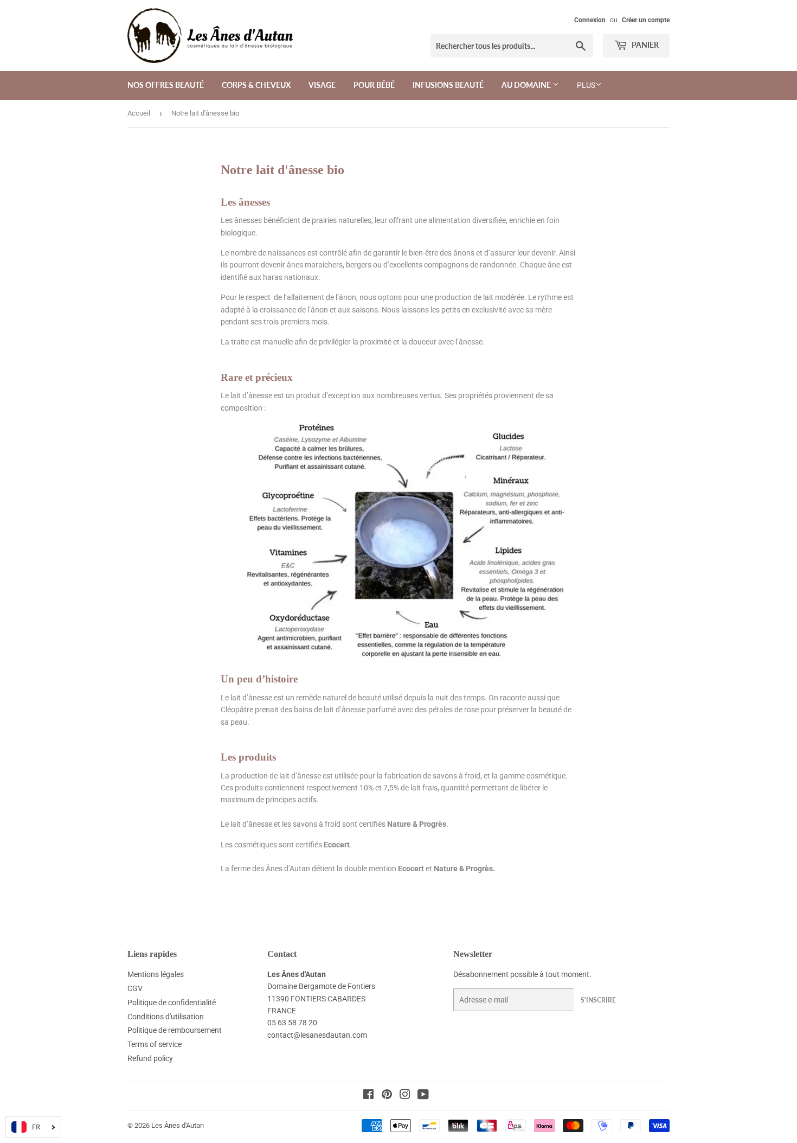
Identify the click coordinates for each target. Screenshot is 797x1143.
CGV (135, 988)
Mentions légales (155, 974)
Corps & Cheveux (256, 85)
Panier (644, 44)
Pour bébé (374, 85)
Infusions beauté (448, 85)
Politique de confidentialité (171, 1002)
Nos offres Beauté (165, 85)
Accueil (138, 113)
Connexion (590, 20)
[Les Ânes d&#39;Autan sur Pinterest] (387, 1095)
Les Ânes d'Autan (177, 1125)
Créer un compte (646, 20)
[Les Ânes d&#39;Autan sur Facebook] (368, 1095)
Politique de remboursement (174, 1030)
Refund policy (150, 1058)
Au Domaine (527, 85)
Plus (586, 85)
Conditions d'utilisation (165, 1016)
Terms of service (154, 1044)
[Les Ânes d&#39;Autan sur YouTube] (423, 1095)
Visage (322, 85)
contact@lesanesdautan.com (317, 1035)
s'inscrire (598, 1000)
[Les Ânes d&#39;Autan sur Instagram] (405, 1095)
